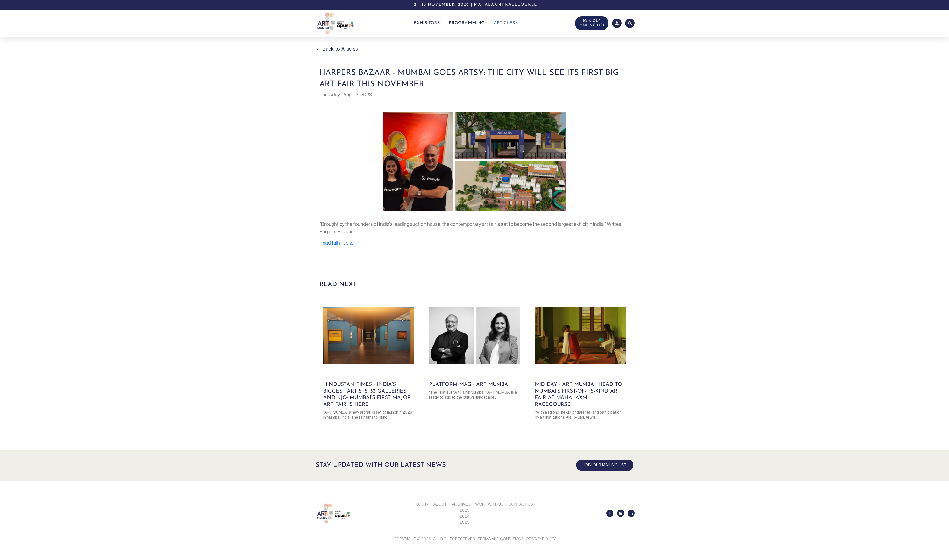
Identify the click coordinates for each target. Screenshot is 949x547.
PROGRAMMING (467, 23)
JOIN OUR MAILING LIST (591, 23)
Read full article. (336, 243)
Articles (349, 49)
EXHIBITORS (427, 23)
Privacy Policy (541, 539)
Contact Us (520, 504)
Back (328, 49)
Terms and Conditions (500, 539)
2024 (464, 516)
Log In (422, 504)
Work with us (489, 504)
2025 (464, 510)
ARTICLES (504, 23)
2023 (465, 522)
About (440, 504)
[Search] (630, 23)
